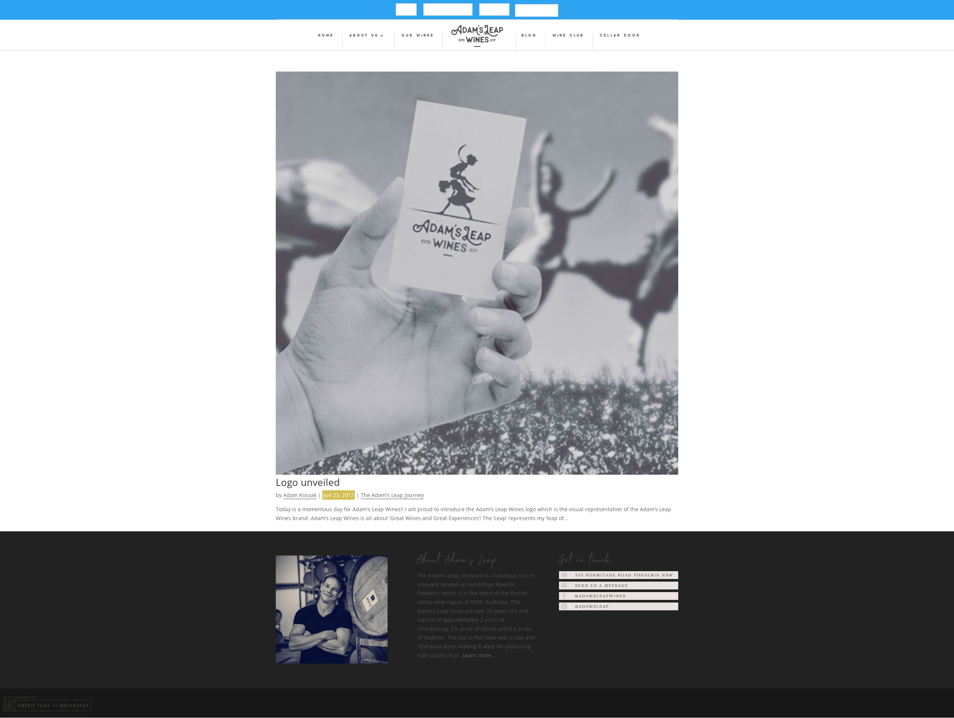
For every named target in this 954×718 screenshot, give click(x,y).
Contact (494, 10)
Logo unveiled (308, 482)
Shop (406, 10)
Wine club (568, 36)
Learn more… (478, 655)
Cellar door (620, 36)
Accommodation (447, 10)
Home (326, 36)
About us (364, 36)
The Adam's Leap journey (392, 495)
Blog (529, 36)
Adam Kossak (299, 495)
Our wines (418, 36)
